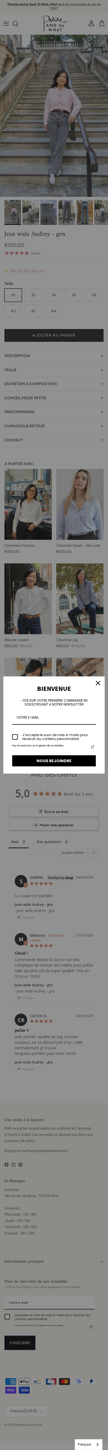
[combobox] (88, 1444)
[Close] (98, 683)
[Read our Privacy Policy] (92, 747)
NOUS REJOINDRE (54, 761)
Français (84, 1444)
